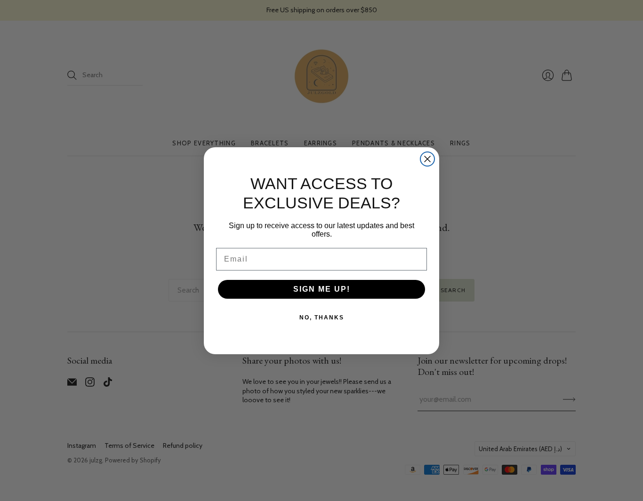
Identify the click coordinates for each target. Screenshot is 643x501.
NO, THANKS (321, 317)
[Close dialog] (427, 159)
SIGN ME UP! (321, 289)
